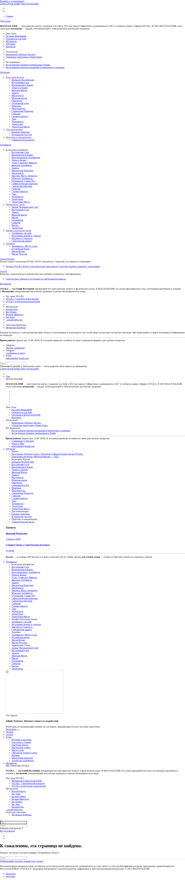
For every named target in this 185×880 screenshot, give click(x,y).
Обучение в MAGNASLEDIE (26, 415)
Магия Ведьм (18, 251)
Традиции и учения (21, 742)
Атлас (9, 737)
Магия (15, 217)
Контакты (10, 46)
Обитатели (17, 101)
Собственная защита (22, 241)
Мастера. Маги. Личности (24, 176)
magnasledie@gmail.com (17, 358)
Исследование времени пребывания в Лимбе (28, 65)
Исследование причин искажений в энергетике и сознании (35, 67)
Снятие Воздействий (22, 186)
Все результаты (7, 831)
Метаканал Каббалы (16, 327)
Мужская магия (19, 98)
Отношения (17, 220)
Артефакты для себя (21, 233)
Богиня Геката (19, 791)
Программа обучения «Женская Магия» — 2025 (35, 456)
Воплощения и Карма (22, 85)
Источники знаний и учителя (26, 236)
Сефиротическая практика (25, 183)
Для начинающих (14, 129)
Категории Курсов (15, 77)
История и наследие (21, 739)
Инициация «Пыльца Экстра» (21, 54)
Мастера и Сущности (22, 238)
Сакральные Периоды (22, 111)
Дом (8, 376)
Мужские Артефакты (22, 178)
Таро (14, 119)
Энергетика (17, 124)
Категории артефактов (17, 149)
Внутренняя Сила (20, 82)
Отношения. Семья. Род (23, 181)
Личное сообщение (15, 348)
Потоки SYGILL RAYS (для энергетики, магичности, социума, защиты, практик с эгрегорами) (53, 266)
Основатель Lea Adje (16, 39)
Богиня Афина (19, 796)
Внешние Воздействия (23, 80)
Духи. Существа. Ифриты (24, 163)
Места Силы (18, 750)
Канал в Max (18, 443)
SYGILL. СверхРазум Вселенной (22, 299)
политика (10, 876)
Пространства (18, 108)
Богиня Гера (12, 309)
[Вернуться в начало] (19, 4)
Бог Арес (10, 317)
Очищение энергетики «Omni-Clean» (24, 57)
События (16, 114)
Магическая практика (22, 758)
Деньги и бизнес (20, 87)
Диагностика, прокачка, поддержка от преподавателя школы (36, 279)
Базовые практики (21, 132)
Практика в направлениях (19, 137)
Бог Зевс (16, 804)
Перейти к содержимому (12, 1)
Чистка (15, 225)
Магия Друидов (19, 254)
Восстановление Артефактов (26, 157)
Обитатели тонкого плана (24, 753)
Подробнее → (13, 729)
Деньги (15, 212)
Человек (16, 755)
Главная (9, 16)
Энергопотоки (7, 259)
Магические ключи (21, 747)
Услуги (3, 271)
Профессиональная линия (18, 230)
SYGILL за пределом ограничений (23, 301)
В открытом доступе (22, 134)
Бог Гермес (11, 312)
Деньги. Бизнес (19, 160)
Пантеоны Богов (20, 745)
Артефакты (5, 145)
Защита (15, 93)
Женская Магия (19, 90)
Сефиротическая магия (23, 140)
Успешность (17, 121)
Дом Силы (5, 21)
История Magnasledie (16, 36)
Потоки (9, 732)
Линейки (10, 243)
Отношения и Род (20, 103)
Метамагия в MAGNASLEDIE (27, 781)
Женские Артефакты (22, 165)
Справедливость (20, 116)
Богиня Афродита (14, 314)
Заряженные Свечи (15, 204)
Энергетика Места (21, 127)
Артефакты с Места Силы (24, 246)
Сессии (9, 734)
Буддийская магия (20, 249)
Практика (16, 106)
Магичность (18, 95)
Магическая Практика (22, 170)
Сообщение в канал (15, 353)
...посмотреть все (14, 320)
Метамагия (11, 41)
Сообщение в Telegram (23, 441)
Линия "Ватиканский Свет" (25, 207)
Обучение (10, 44)
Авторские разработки (23, 760)
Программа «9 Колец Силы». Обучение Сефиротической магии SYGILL (47, 454)
